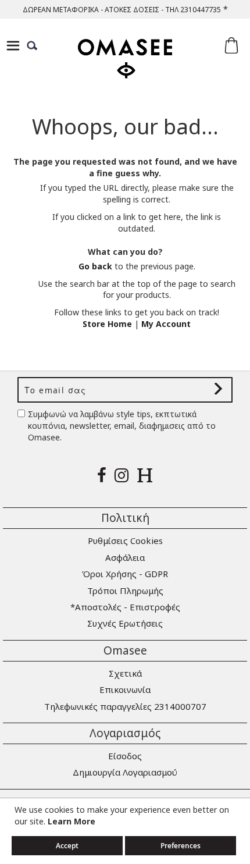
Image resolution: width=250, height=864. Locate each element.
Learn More (71, 821)
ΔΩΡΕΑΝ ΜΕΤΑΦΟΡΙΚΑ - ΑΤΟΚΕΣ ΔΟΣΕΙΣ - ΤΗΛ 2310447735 (122, 10)
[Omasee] (125, 69)
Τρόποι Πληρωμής (125, 590)
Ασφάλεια (125, 557)
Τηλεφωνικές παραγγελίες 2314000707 (125, 706)
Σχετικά (125, 673)
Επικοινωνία (125, 689)
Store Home (107, 323)
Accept (67, 846)
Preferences (180, 846)
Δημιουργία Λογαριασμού (125, 772)
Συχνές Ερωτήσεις (125, 623)
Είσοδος (125, 756)
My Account (166, 323)
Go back (95, 266)
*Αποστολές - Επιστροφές (125, 607)
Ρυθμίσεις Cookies (125, 540)
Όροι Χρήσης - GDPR (125, 573)
